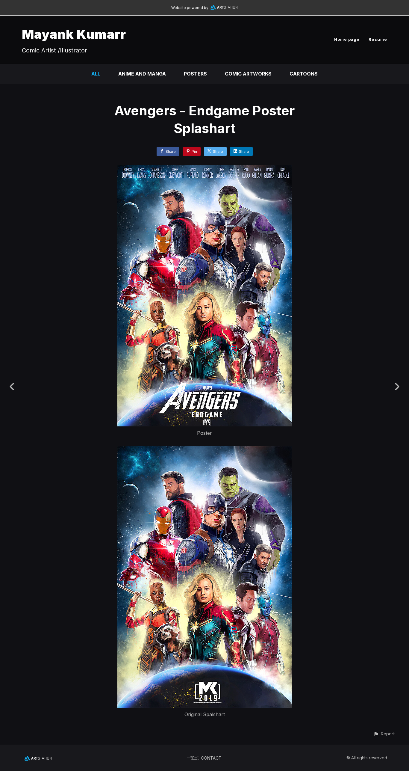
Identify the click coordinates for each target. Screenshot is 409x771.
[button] (384, 734)
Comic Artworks (248, 74)
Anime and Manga (142, 74)
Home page (347, 39)
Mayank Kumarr (74, 34)
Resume (378, 39)
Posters (195, 74)
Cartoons (304, 74)
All (95, 74)
